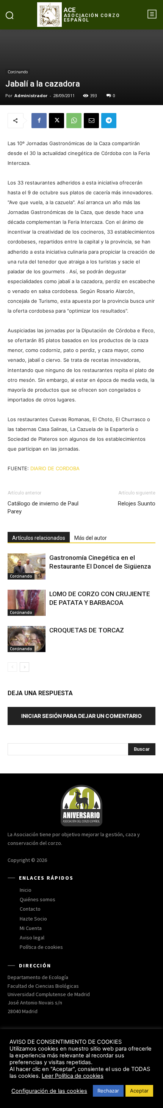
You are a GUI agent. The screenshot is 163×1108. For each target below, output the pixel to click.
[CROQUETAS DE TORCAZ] (26, 639)
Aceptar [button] (139, 1091)
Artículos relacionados (38, 538)
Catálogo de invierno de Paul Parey (43, 507)
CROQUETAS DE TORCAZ (86, 630)
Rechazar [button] (108, 1091)
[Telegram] (108, 120)
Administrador (30, 95)
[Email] (91, 120)
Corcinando (18, 71)
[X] (56, 120)
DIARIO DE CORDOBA (55, 468)
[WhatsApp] (74, 120)
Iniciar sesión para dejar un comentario (81, 716)
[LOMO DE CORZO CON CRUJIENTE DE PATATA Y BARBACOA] (26, 603)
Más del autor (90, 538)
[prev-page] (12, 667)
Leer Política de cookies (72, 1075)
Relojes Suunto (136, 503)
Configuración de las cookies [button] (49, 1091)
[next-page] (24, 667)
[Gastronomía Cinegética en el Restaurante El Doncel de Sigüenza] (26, 566)
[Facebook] (39, 120)
